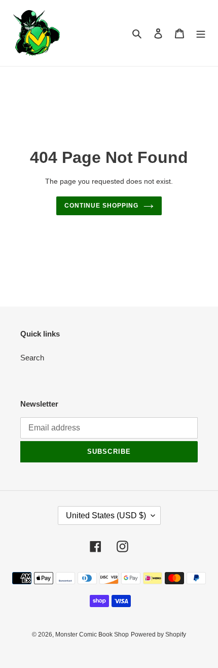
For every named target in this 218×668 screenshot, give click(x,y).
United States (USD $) (106, 515)
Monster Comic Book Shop (92, 634)
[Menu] (200, 33)
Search (32, 357)
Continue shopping (101, 205)
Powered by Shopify (158, 634)
